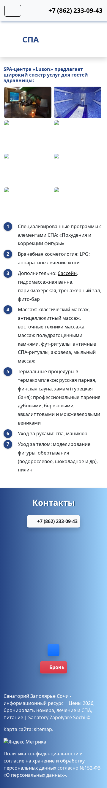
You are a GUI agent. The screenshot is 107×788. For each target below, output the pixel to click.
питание (13, 717)
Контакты (53, 502)
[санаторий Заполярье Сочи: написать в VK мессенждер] (53, 627)
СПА (86, 710)
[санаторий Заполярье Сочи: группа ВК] (53, 650)
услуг (53, 75)
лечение (66, 710)
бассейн (67, 273)
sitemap (43, 729)
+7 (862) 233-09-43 (57, 521)
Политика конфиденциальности (41, 753)
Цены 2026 (81, 703)
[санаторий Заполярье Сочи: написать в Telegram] (53, 599)
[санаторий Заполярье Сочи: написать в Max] (53, 571)
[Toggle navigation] (12, 11)
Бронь (56, 667)
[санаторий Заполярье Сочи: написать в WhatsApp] (53, 543)
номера (45, 710)
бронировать (19, 710)
